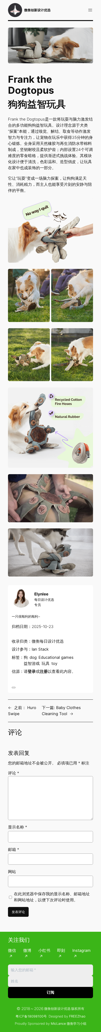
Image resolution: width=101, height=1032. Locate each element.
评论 (13, 773)
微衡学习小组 (76, 1023)
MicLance (58, 1023)
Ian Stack (40, 649)
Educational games (56, 657)
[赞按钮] (14, 687)
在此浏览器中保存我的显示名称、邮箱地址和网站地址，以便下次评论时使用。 (52, 897)
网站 (12, 871)
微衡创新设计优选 (37, 10)
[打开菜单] (90, 10)
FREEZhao (77, 1016)
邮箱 (13, 849)
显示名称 (17, 827)
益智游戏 (32, 663)
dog (33, 657)
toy (54, 663)
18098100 (35, 1016)
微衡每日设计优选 (48, 641)
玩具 (46, 663)
